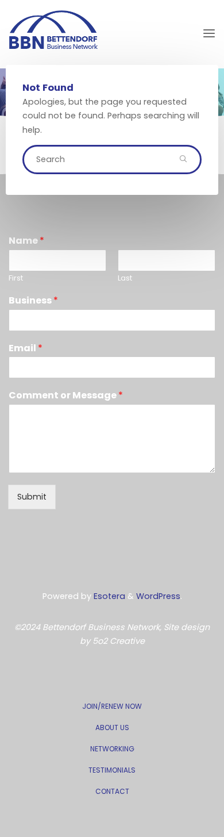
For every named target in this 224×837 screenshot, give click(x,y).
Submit (32, 496)
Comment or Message (66, 396)
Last (125, 278)
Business (33, 301)
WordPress (158, 596)
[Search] (183, 159)
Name (26, 241)
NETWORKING (112, 749)
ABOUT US (112, 727)
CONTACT (112, 791)
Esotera (108, 596)
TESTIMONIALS (112, 770)
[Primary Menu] (209, 33)
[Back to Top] (112, 700)
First (16, 278)
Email (26, 349)
